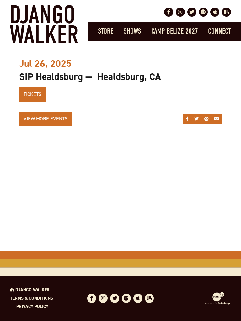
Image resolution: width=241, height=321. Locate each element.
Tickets (32, 94)
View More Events (45, 118)
